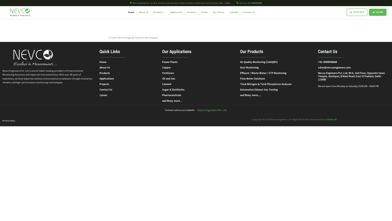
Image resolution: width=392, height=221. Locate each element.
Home (131, 12)
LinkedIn (233, 12)
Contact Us (249, 12)
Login (379, 12)
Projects (191, 12)
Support (358, 12)
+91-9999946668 (254, 3)
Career (204, 12)
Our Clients (218, 12)
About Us (143, 12)
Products (158, 12)
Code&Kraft (331, 119)
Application (176, 12)
